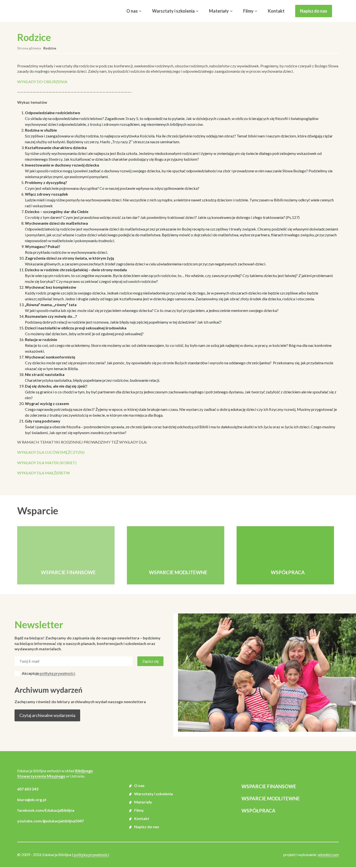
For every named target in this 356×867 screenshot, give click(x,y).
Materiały (219, 11)
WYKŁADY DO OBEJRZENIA (42, 81)
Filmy (248, 11)
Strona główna (29, 48)
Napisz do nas (313, 11)
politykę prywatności (57, 673)
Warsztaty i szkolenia (173, 11)
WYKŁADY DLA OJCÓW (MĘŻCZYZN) (51, 452)
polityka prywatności (91, 854)
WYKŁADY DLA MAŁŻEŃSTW (43, 472)
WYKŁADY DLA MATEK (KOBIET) (47, 462)
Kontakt (276, 11)
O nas (132, 11)
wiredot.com (328, 854)
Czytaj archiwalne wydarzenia (47, 715)
